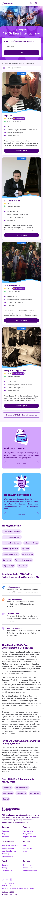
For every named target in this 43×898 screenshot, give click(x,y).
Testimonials (7, 871)
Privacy (11, 883)
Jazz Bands (7, 560)
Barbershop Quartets (10, 548)
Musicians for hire (9, 851)
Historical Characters (10, 554)
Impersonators (27, 554)
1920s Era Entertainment (11, 531)
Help (24, 845)
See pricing (21, 463)
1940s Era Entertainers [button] (21, 33)
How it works (28, 831)
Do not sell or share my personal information (18, 888)
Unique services (29, 868)
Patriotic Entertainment (23, 560)
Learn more (22, 515)
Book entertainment (10, 845)
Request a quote (29, 837)
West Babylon (8, 793)
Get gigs (5, 865)
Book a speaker (8, 848)
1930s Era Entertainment (12, 537)
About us (5, 831)
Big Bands (25, 548)
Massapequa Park (22, 787)
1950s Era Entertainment (11, 543)
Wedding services (30, 871)
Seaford (6, 799)
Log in (25, 851)
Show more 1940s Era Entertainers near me (21, 415)
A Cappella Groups (31, 543)
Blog (3, 834)
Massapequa (21, 793)
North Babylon (35, 793)
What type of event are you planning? (19, 41)
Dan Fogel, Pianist (12, 201)
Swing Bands (22, 566)
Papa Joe (8, 116)
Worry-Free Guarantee (18, 504)
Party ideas (27, 834)
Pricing (4, 868)
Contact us (27, 848)
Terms (4, 883)
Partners (5, 837)
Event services (28, 865)
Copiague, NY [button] (22, 30)
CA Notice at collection (10, 886)
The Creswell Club (12, 285)
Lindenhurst (7, 787)
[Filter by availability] (23, 68)
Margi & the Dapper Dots (15, 371)
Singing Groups (8, 566)
